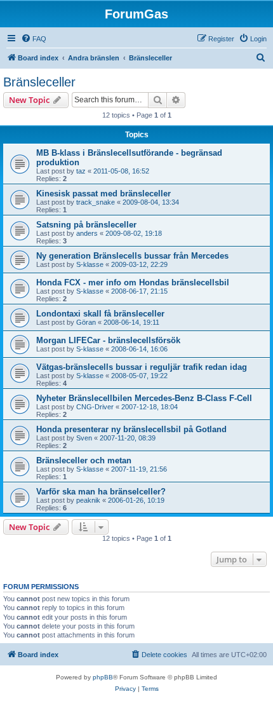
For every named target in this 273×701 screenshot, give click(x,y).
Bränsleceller (39, 82)
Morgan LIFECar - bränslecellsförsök (108, 340)
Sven (84, 438)
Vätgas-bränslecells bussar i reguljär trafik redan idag (141, 367)
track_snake (95, 202)
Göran (86, 322)
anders (87, 233)
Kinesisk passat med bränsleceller (103, 193)
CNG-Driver (95, 407)
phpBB (103, 677)
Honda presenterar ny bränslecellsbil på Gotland (131, 429)
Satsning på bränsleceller (86, 224)
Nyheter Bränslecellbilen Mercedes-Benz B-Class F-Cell (144, 398)
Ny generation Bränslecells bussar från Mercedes (132, 256)
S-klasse (89, 264)
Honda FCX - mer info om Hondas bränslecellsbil (132, 282)
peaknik (88, 500)
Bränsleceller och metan (83, 460)
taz (81, 171)
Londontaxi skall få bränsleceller (100, 313)
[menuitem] (33, 38)
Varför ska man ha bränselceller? (101, 491)
